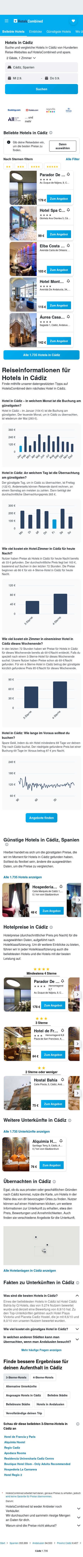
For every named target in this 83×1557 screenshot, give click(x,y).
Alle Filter (73, 159)
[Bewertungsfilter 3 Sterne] (20, 167)
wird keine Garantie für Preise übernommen (29, 1496)
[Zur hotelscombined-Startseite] (28, 21)
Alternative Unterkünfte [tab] (21, 1386)
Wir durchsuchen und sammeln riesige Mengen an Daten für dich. (38, 1517)
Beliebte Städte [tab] (57, 1395)
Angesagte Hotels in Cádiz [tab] (23, 1395)
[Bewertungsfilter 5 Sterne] (52, 167)
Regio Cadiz (12, 1447)
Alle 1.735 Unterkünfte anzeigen (26, 1131)
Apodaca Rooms (15, 1453)
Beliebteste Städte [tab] (18, 1404)
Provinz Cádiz (64, 1543)
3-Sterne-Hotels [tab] (16, 1377)
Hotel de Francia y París (20, 1437)
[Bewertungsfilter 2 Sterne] (8, 167)
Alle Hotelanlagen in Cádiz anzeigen (29, 1270)
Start (2, 1543)
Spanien (14, 1543)
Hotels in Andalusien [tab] (50, 1404)
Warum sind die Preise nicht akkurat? (31, 1525)
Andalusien (38, 1543)
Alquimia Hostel (14, 1442)
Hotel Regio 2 (13, 1475)
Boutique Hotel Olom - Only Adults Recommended (37, 1464)
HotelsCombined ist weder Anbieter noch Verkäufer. (34, 1508)
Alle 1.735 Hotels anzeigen (22, 877)
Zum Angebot (59, 199)
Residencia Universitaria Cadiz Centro (29, 1458)
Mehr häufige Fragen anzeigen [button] (41, 1350)
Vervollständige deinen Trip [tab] (24, 1413)
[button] (6, 21)
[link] (41, 355)
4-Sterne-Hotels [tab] (43, 1377)
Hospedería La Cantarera (20, 1469)
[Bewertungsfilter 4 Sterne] (35, 167)
